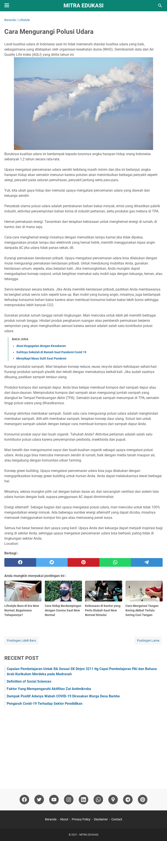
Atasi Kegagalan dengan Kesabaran (41, 346)
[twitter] (52, 562)
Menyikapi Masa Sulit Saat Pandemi (41, 358)
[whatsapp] (115, 562)
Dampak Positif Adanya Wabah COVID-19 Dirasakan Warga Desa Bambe (63, 696)
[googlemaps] (113, 799)
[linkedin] (83, 799)
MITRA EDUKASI (83, 5)
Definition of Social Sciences (29, 681)
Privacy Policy (81, 819)
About (64, 819)
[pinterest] (83, 562)
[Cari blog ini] (160, 5)
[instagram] (68, 799)
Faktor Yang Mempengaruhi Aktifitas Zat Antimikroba (49, 689)
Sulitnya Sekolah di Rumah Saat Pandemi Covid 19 (51, 352)
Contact (116, 819)
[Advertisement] (83, 745)
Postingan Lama (148, 640)
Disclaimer (101, 819)
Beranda (51, 819)
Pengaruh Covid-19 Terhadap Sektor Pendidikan (44, 703)
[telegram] (147, 562)
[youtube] (54, 799)
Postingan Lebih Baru (21, 640)
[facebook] (20, 562)
